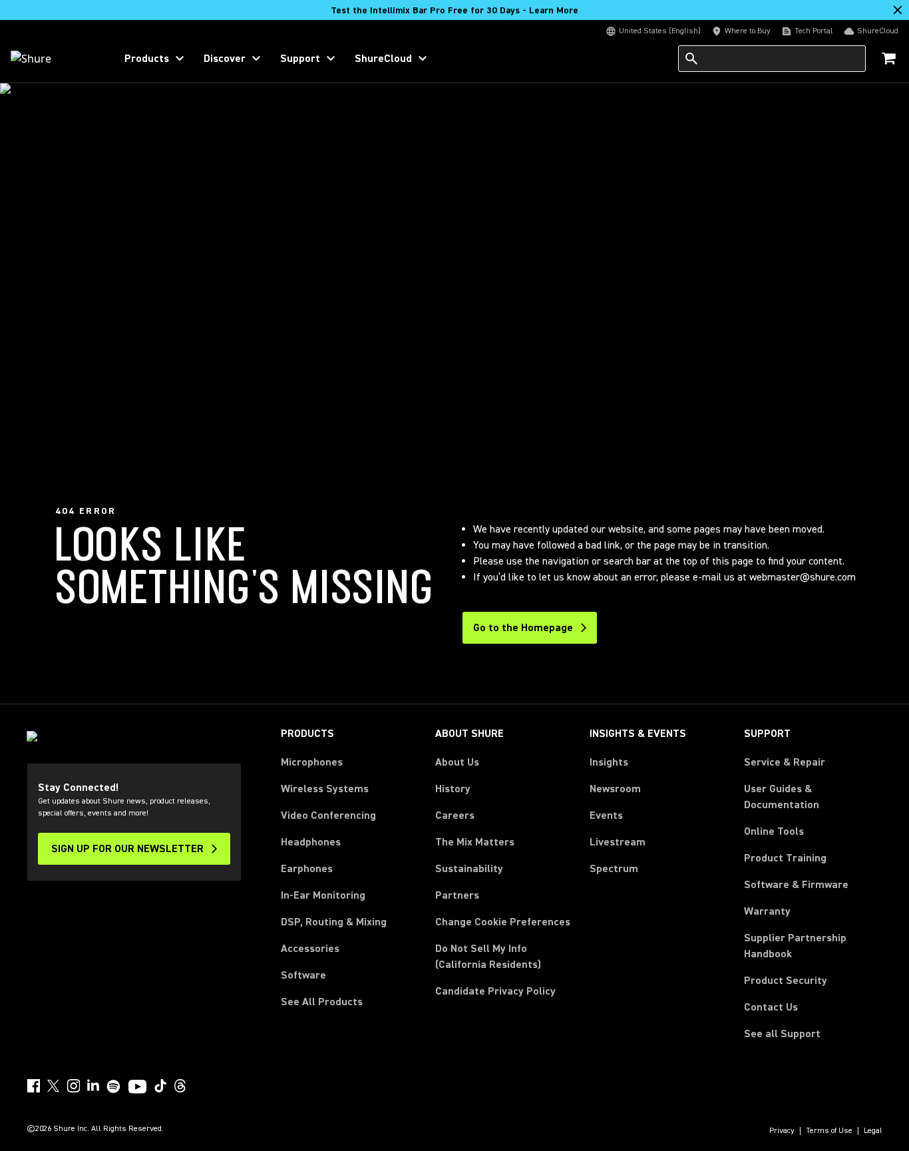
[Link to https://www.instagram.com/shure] (73, 1085)
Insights (609, 762)
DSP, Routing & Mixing (334, 922)
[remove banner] (897, 10)
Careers (454, 815)
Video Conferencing (328, 815)
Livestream (617, 842)
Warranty (767, 911)
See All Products (322, 1002)
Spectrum (614, 868)
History (452, 789)
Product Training (785, 858)
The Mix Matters (474, 842)
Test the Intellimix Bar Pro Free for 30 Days (454, 11)
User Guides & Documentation (781, 796)
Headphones (311, 842)
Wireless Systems (325, 789)
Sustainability (469, 868)
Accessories (310, 948)
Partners (457, 895)
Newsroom (615, 789)
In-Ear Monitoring (323, 895)
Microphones (312, 762)
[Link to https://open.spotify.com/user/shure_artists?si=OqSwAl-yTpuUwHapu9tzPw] (113, 1086)
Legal (873, 1131)
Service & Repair (784, 762)
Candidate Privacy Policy (495, 991)
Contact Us (771, 1007)
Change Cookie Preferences (502, 922)
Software (303, 975)
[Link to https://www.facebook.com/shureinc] (33, 1085)
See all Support (782, 1033)
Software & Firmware (796, 884)
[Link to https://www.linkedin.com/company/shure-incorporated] (93, 1085)
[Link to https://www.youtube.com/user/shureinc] (137, 1087)
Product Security (785, 980)
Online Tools (774, 831)
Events (606, 815)
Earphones (307, 868)
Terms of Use (829, 1131)
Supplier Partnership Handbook (813, 946)
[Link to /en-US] (54, 59)
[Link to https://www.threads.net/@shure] (180, 1085)
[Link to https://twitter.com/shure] (53, 1085)
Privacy (782, 1131)
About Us (457, 762)
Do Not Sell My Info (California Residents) (488, 956)
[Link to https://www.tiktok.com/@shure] (160, 1085)
